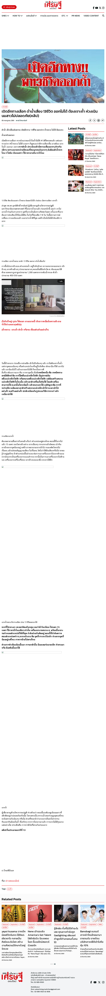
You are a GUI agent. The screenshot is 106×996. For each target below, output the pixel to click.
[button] (51, 964)
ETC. (64, 15)
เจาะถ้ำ (9, 889)
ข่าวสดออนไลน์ (12, 880)
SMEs (4, 15)
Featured (89, 150)
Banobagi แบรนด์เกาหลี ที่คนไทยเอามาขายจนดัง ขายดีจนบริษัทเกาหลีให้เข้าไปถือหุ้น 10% (91, 938)
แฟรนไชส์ (30, 15)
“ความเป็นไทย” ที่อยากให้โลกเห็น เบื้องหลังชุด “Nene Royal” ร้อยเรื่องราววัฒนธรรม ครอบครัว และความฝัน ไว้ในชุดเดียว (94, 158)
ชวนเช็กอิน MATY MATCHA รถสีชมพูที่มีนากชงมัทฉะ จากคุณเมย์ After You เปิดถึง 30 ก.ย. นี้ (94, 188)
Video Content (91, 15)
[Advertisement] (53, 33)
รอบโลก (95, 135)
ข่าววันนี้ (5, 107)
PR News (76, 15)
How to (16, 15)
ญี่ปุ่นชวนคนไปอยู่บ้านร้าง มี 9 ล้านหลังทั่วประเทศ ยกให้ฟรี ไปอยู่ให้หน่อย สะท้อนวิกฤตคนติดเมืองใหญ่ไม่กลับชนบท (94, 143)
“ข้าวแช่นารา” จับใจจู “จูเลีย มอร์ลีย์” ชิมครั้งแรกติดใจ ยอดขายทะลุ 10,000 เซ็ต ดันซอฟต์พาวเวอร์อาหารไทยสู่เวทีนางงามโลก (94, 174)
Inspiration (97, 150)
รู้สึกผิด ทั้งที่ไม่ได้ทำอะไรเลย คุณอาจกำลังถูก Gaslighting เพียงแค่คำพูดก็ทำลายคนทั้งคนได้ (66, 935)
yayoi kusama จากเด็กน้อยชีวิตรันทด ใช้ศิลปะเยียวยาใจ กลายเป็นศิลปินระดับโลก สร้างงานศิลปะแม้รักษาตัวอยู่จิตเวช (14, 940)
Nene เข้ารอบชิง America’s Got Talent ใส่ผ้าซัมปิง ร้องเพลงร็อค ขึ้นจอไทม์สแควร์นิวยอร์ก (39, 938)
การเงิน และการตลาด (49, 15)
